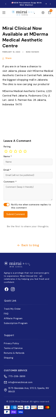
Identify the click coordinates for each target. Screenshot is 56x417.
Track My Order (12, 308)
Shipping (8, 357)
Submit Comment (15, 214)
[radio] (6, 151)
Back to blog (30, 245)
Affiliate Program (13, 318)
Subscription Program (16, 323)
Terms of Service (13, 348)
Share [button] (8, 58)
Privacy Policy (11, 343)
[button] (3, 12)
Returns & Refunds (14, 352)
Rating (7, 146)
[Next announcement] (50, 4)
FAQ (6, 313)
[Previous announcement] (5, 4)
